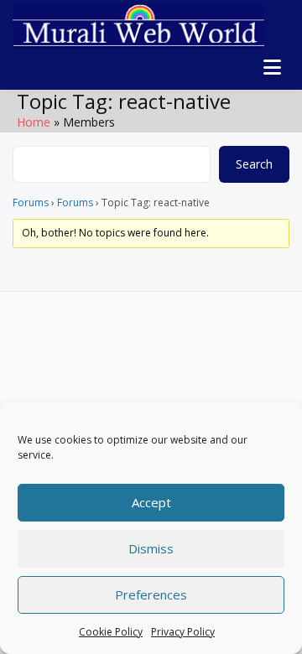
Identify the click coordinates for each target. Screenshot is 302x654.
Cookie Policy (111, 632)
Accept (151, 502)
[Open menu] (272, 67)
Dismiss (151, 548)
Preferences (151, 594)
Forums (31, 202)
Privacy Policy (183, 632)
